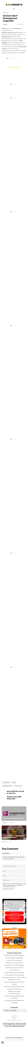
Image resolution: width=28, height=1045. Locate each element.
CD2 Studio (21, 1039)
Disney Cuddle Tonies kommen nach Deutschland (14, 836)
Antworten (18, 853)
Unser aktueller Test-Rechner (14, 1020)
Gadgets (5, 12)
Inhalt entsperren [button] (14, 913)
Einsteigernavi (6, 782)
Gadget (14, 782)
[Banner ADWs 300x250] (14, 938)
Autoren (14, 1018)
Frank (3, 841)
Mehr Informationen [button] (14, 910)
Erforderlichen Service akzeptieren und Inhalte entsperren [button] (14, 918)
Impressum (14, 1015)
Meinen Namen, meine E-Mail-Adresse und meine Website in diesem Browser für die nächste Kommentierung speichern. (14, 885)
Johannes (5, 24)
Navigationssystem (7, 785)
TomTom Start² (18, 785)
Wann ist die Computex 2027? (13, 818)
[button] (2, 1042)
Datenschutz (14, 1017)
